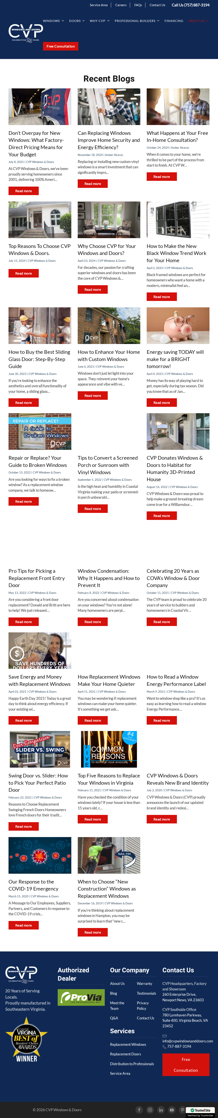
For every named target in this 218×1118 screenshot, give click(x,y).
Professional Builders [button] (135, 21)
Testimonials (146, 993)
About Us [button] (196, 21)
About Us (117, 983)
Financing (174, 21)
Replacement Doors (125, 1054)
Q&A (114, 1018)
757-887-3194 (179, 1046)
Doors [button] (75, 21)
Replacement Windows (128, 1044)
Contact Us (157, 5)
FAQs (138, 5)
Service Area (99, 5)
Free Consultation (61, 46)
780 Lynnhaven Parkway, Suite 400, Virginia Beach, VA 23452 (185, 1020)
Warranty (144, 983)
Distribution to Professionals (132, 1064)
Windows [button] (51, 21)
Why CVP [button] (97, 21)
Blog (113, 993)
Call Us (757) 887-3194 (190, 5)
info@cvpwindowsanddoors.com (187, 1041)
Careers (121, 5)
